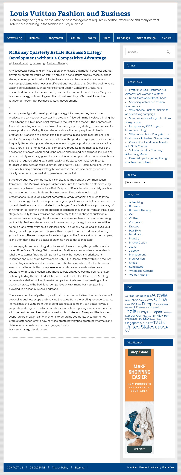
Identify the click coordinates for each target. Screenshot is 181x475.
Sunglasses (136, 266)
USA (164, 327)
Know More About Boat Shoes (147, 98)
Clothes (134, 218)
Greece (143, 307)
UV (127, 330)
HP (160, 307)
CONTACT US (15, 468)
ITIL (149, 312)
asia (149, 295)
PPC (140, 318)
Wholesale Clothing (141, 270)
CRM (127, 304)
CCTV (150, 300)
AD (126, 296)
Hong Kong (152, 307)
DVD (134, 304)
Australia (159, 295)
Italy (144, 312)
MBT (153, 316)
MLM (160, 315)
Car (131, 214)
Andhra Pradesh (137, 295)
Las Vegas (167, 312)
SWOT (149, 323)
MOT (166, 316)
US (157, 327)
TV (155, 323)
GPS (137, 307)
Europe (148, 304)
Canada (142, 300)
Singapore (132, 323)
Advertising (14, 37)
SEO (146, 318)
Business (34, 37)
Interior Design (146, 37)
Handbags (123, 37)
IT (138, 312)
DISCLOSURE (37, 468)
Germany (129, 307)
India (131, 311)
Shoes (106, 37)
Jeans (132, 246)
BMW (135, 300)
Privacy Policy (60, 468)
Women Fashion (139, 274)
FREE (166, 304)
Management (54, 37)
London (136, 315)
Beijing (128, 300)
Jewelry (91, 37)
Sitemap (79, 468)
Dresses (134, 226)
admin (37, 63)
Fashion (75, 37)
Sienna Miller (155, 319)
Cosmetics (135, 222)
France (159, 304)
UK (162, 322)
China (160, 299)
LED (127, 315)
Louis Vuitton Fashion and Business (70, 13)
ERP (139, 304)
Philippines (131, 318)
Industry (134, 238)
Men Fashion (137, 258)
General (167, 37)
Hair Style (135, 230)
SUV (142, 323)
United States (139, 327)
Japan (157, 312)
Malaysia (147, 316)
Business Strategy (57, 63)
